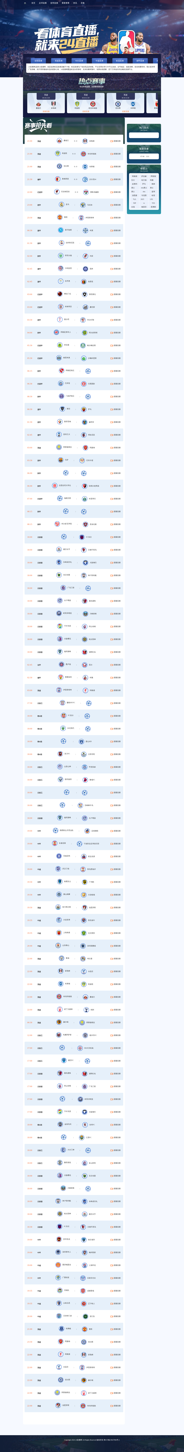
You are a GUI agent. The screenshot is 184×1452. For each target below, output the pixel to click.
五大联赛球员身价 (138, 180)
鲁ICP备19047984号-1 (112, 1440)
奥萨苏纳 (67, 421)
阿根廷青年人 (66, 332)
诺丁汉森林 (68, 1009)
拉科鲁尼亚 (70, 243)
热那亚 (90, 281)
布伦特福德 (92, 154)
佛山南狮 (66, 894)
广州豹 (91, 882)
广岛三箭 (71, 588)
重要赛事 (65, 3)
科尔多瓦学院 (67, 524)
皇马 (67, 204)
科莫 (91, 230)
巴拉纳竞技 (65, 191)
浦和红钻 (92, 652)
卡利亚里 (68, 268)
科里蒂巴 (92, 499)
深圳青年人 (66, 1252)
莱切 (68, 409)
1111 (144, 156)
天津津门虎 (67, 1316)
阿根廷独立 (70, 370)
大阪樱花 (67, 639)
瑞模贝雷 (67, 498)
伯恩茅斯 (92, 907)
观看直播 (46, 111)
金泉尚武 (68, 1124)
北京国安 (91, 933)
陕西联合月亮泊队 (66, 830)
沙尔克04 (92, 179)
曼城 (67, 958)
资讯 (75, 3)
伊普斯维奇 (90, 218)
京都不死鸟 (92, 550)
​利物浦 (134, 176)
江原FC (88, 1137)
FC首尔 (70, 715)
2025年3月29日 (146, 199)
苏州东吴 (66, 1239)
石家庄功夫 (91, 1278)
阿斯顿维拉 (67, 447)
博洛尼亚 (91, 435)
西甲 (39, 205)
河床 (91, 256)
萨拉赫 (144, 176)
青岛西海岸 (91, 869)
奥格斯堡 (65, 179)
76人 (134, 199)
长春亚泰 (62, 843)
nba (144, 191)
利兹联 (64, 153)
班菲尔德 (68, 255)
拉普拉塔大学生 (65, 485)
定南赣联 (94, 831)
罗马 (89, 409)
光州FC (92, 1125)
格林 (153, 184)
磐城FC (92, 780)
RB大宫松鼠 (88, 1048)
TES (153, 203)
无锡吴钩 (66, 856)
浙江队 (92, 1316)
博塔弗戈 (92, 294)
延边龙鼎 (91, 856)
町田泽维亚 (67, 613)
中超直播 (99, 61)
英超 (39, 141)
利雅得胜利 (154, 180)
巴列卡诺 (89, 460)
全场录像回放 (136, 207)
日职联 (40, 537)
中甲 (39, 831)
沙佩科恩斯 (92, 358)
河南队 (66, 1290)
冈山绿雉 (92, 626)
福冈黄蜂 (67, 651)
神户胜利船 (92, 575)
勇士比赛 (153, 188)
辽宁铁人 (91, 1303)
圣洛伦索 (93, 524)
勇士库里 (134, 188)
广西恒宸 (65, 1277)
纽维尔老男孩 (94, 486)
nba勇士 (144, 188)
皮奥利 (134, 184)
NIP (134, 203)
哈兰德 (144, 180)
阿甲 (39, 256)
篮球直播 (54, 3)
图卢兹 (68, 664)
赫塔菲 (91, 422)
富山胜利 (92, 1163)
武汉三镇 (65, 869)
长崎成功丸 (67, 562)
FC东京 (89, 537)
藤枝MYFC (71, 702)
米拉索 (66, 345)
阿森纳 (92, 448)
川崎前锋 (93, 614)
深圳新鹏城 (91, 946)
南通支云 (67, 881)
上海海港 (66, 932)
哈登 (153, 195)
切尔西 (66, 166)
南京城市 (91, 1240)
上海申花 (92, 1265)
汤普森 (134, 195)
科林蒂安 (68, 306)
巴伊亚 (67, 383)
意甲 (39, 231)
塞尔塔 (66, 319)
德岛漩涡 (68, 779)
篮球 (153, 191)
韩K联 (39, 716)
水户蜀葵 (67, 600)
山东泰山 (65, 945)
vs (144, 203)
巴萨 (66, 460)
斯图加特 (68, 677)
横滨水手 (66, 549)
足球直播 (43, 3)
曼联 (66, 217)
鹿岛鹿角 (92, 601)
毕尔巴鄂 (90, 320)
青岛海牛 (91, 920)
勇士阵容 (134, 191)
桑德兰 (66, 140)
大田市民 (91, 754)
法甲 (39, 665)
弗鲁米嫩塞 (94, 192)
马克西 (144, 195)
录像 (83, 3)
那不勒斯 (68, 230)
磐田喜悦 (67, 1162)
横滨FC (71, 1060)
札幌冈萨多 (67, 1035)
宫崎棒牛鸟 (89, 805)
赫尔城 (65, 1022)
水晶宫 (90, 971)
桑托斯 (92, 307)
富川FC (67, 754)
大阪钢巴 (93, 562)
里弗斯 (153, 207)
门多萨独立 (70, 396)
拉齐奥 (67, 281)
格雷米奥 (66, 358)
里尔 (90, 665)
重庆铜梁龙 (66, 1265)
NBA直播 (79, 61)
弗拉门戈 (67, 294)
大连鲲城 (91, 895)
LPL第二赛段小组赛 (157, 199)
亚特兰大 (66, 434)
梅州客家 (92, 1252)
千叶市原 (67, 626)
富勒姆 (91, 141)
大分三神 (71, 1150)
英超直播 (59, 61)
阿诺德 (153, 176)
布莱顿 (91, 166)
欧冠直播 (120, 61)
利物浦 (92, 690)
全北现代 (70, 728)
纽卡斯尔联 (66, 907)
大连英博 (66, 920)
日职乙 (40, 703)
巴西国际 (91, 384)
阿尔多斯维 (93, 333)
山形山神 (67, 766)
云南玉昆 (66, 1303)
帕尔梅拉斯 (91, 345)
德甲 (39, 179)
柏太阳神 (92, 639)
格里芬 (144, 207)
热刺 (92, 1010)
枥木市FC (93, 1035)
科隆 (91, 677)
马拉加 (89, 205)
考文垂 (89, 959)
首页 (33, 3)
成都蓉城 (90, 1291)
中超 (39, 869)
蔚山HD (89, 741)
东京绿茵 (66, 575)
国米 (91, 269)
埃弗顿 (68, 1328)
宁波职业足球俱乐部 (91, 844)
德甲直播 (140, 61)
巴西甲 (40, 192)
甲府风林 (92, 767)
